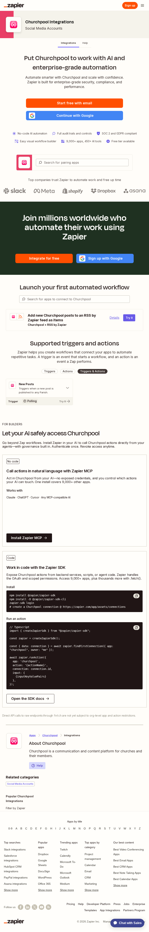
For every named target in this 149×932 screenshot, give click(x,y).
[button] (74, 115)
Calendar (90, 865)
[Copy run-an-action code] (136, 627)
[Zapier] (14, 5)
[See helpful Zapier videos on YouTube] (41, 907)
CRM (88, 877)
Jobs (126, 904)
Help (40, 765)
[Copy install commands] (136, 596)
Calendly (65, 855)
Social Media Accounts (43, 28)
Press (116, 904)
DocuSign (44, 871)
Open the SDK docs (27, 699)
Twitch (64, 849)
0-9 (10, 828)
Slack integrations (15, 849)
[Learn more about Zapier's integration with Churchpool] (14, 741)
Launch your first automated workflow (74, 287)
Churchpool (50, 735)
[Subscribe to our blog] (48, 907)
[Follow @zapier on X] (34, 907)
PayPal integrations (16, 877)
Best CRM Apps (123, 866)
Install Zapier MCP (26, 538)
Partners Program (134, 910)
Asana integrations (15, 883)
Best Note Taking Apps (127, 872)
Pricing (71, 904)
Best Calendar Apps (125, 879)
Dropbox (43, 854)
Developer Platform (98, 904)
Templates (90, 910)
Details (114, 317)
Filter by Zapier (15, 808)
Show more (11, 890)
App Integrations (110, 910)
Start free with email (74, 103)
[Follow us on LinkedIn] (27, 907)
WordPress (45, 877)
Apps (32, 735)
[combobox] (82, 162)
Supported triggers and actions (74, 343)
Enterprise (139, 904)
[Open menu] (142, 5)
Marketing (91, 883)
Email (88, 871)
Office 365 (44, 883)
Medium (65, 883)
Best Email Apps (123, 860)
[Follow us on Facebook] (20, 907)
